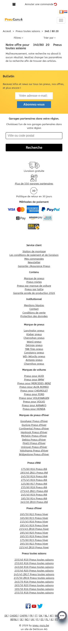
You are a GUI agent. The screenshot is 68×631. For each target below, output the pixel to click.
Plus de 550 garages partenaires (34, 183)
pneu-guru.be (40, 625)
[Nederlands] (65, 12)
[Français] (61, 12)
